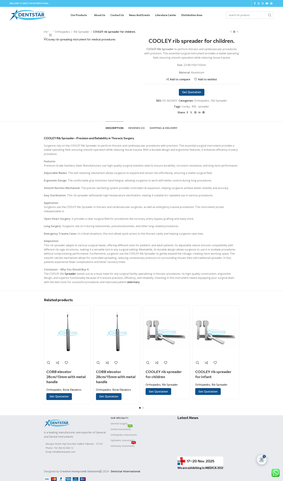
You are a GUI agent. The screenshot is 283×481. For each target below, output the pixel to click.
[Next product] (237, 32)
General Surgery (119, 423)
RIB (194, 106)
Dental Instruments (121, 429)
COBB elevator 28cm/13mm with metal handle (66, 376)
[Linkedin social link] (199, 112)
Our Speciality (119, 417)
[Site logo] (28, 15)
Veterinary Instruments (123, 445)
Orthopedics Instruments (124, 434)
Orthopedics (62, 32)
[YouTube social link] (267, 3)
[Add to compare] (57, 363)
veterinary (133, 282)
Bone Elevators (72, 390)
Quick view (49, 363)
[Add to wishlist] (66, 363)
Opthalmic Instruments (123, 440)
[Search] (270, 15)
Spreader (70, 274)
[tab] (114, 126)
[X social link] (258, 3)
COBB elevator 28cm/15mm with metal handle (115, 376)
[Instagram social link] (263, 3)
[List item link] (75, 448)
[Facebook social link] (254, 3)
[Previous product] (231, 32)
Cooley (185, 106)
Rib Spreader (81, 32)
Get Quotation (191, 92)
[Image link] (57, 423)
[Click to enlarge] (50, 35)
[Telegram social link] (203, 112)
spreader (203, 106)
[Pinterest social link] (271, 3)
